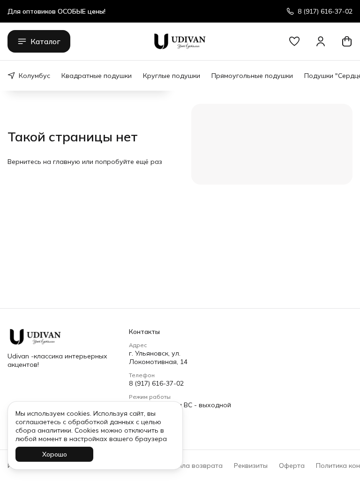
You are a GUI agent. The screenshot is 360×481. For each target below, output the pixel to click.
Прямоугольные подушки (252, 75)
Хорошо (54, 454)
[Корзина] (346, 41)
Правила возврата (192, 465)
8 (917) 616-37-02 (156, 383)
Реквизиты (251, 465)
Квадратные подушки (96, 75)
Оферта (292, 465)
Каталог (45, 41)
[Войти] (320, 41)
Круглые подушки (171, 75)
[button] (294, 41)
